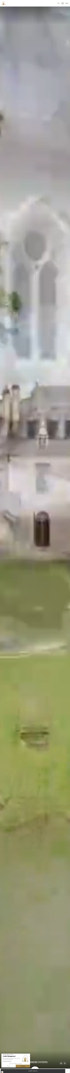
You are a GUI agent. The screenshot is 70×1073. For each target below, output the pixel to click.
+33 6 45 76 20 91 (67, 1071)
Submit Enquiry (33, 1071)
